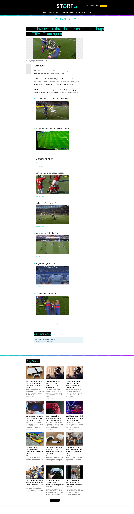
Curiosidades (64, 12)
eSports (51, 12)
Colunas (77, 12)
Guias (56, 12)
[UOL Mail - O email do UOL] (92, 6)
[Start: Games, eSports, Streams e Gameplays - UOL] (65, 6)
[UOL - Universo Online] (75, 7)
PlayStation (67, 19)
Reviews (45, 12)
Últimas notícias (86, 12)
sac (88, 5)
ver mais (53, 500)
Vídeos (71, 12)
